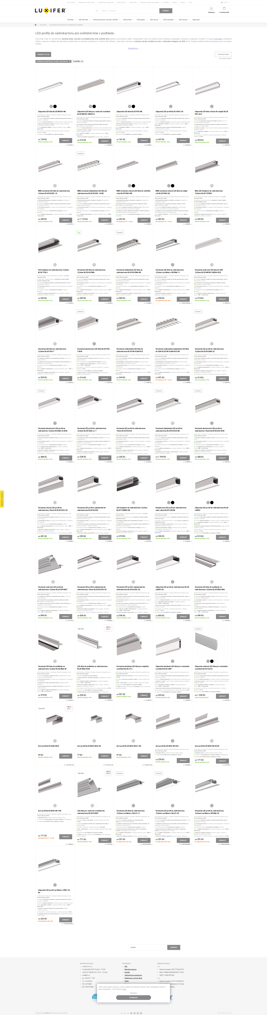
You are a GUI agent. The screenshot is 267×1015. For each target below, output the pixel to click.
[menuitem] (71, 19)
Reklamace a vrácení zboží (86, 2)
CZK (225, 2)
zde (124, 989)
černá (55, 106)
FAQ (126, 966)
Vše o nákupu (71, 2)
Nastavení (133, 993)
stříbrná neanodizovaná (55, 186)
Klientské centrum (131, 969)
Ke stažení (166, 2)
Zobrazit (65, 140)
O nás (190, 2)
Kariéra (182, 2)
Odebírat (173, 947)
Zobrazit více (133, 48)
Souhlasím (133, 998)
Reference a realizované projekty (149, 2)
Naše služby (133, 2)
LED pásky (218, 39)
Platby (127, 981)
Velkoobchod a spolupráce (106, 2)
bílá (58, 106)
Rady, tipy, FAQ (121, 2)
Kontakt (174, 2)
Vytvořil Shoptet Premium (224, 1013)
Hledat (166, 11)
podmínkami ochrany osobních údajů (160, 952)
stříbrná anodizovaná (51, 106)
